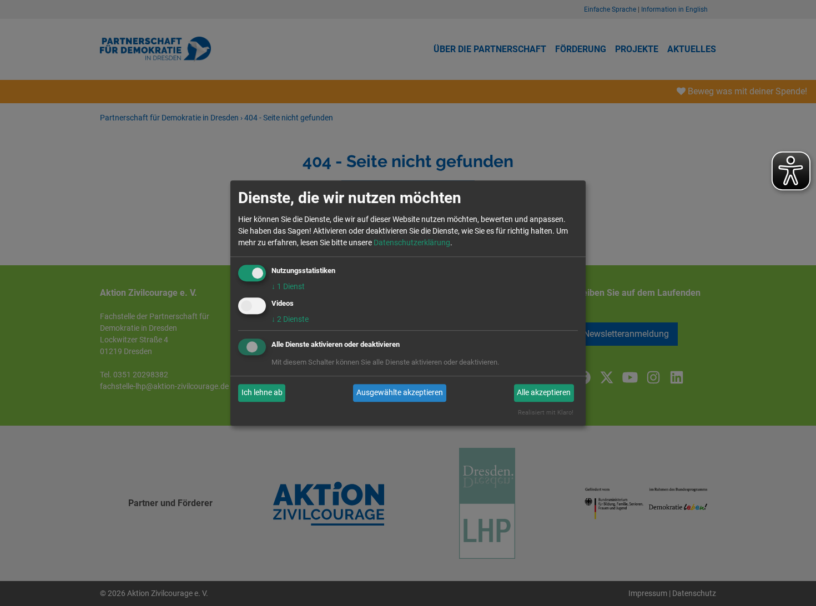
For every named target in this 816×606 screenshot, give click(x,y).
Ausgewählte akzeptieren (399, 392)
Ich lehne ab (262, 392)
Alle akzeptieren (544, 392)
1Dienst (288, 286)
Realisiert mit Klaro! (545, 412)
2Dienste (290, 319)
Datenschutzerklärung (412, 242)
